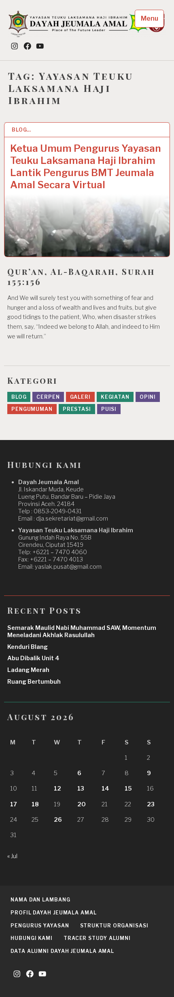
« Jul (12, 856)
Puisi (109, 409)
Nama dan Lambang (40, 900)
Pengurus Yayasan (40, 926)
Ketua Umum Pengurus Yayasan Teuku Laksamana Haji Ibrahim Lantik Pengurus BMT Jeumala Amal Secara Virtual (85, 166)
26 (58, 819)
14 (105, 788)
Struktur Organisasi (114, 926)
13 (80, 788)
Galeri (80, 397)
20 (81, 804)
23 (151, 804)
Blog (19, 397)
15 (128, 788)
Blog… (22, 130)
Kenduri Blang (27, 646)
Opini (148, 397)
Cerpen (47, 397)
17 (13, 804)
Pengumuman (32, 409)
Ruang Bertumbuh (34, 681)
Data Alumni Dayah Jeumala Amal (62, 951)
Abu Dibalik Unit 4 (33, 658)
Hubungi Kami (32, 938)
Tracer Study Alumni (97, 938)
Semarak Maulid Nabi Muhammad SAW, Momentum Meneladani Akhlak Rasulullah (81, 631)
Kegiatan (115, 397)
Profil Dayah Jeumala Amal (54, 913)
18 (35, 804)
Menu (149, 18)
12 (57, 788)
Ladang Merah (28, 670)
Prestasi (77, 409)
